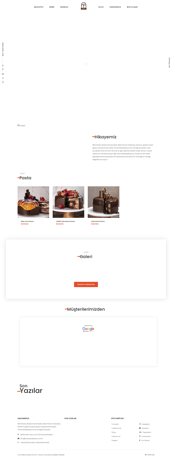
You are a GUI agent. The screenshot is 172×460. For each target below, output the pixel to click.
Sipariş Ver (116, 436)
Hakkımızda (115, 7)
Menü (51, 7)
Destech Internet (58, 455)
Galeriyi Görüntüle (86, 284)
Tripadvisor (147, 432)
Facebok (145, 428)
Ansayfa (115, 424)
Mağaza (64, 7)
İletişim (115, 440)
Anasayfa (38, 7)
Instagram (146, 424)
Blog (101, 7)
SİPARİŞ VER (169, 63)
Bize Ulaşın (132, 7)
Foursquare (146, 436)
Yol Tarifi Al (145, 440)
